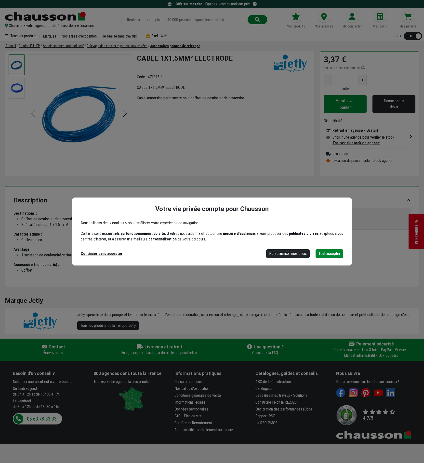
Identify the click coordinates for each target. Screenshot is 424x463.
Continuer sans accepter (101, 253)
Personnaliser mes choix (288, 253)
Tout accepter (329, 253)
